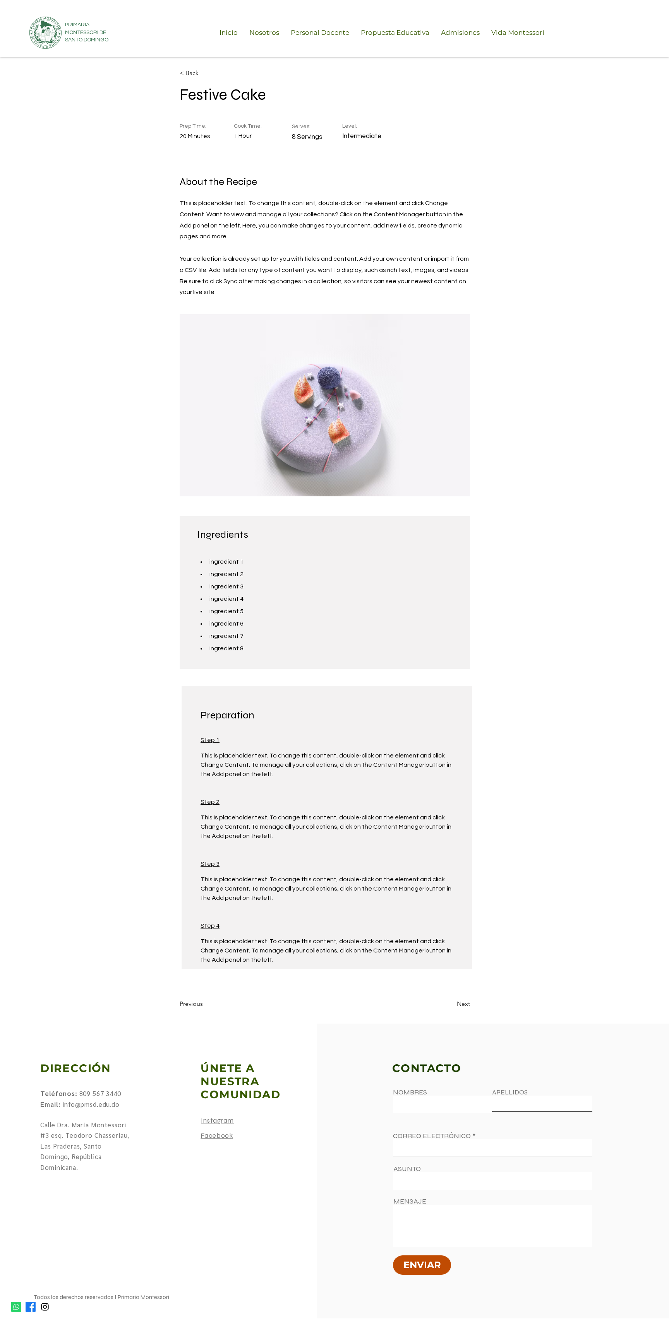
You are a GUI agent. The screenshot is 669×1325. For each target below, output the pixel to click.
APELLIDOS (510, 1092)
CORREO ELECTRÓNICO (432, 1135)
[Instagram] (45, 1307)
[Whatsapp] (16, 1307)
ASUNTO (407, 1168)
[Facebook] (31, 1307)
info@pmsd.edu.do (91, 1104)
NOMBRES (410, 1092)
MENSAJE (409, 1201)
